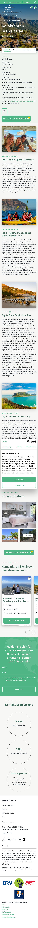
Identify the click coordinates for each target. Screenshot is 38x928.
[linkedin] (24, 839)
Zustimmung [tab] (6, 447)
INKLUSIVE (17, 50)
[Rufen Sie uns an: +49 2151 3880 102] (35, 2)
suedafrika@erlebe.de (19, 753)
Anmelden (19, 689)
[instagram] (9, 839)
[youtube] (20, 839)
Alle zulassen (19, 479)
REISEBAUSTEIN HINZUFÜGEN (16, 118)
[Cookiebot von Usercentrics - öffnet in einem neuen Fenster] (27, 441)
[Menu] (3, 8)
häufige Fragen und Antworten (22, 101)
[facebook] (4, 839)
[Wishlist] (31, 8)
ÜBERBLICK (7, 50)
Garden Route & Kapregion (10, 12)
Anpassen (18, 485)
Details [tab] (18, 447)
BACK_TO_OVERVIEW (13, 20)
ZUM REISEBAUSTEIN (16, 621)
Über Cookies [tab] (31, 447)
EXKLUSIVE (27, 50)
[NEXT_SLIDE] (33, 632)
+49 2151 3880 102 (19, 725)
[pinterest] (14, 839)
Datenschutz (31, 678)
